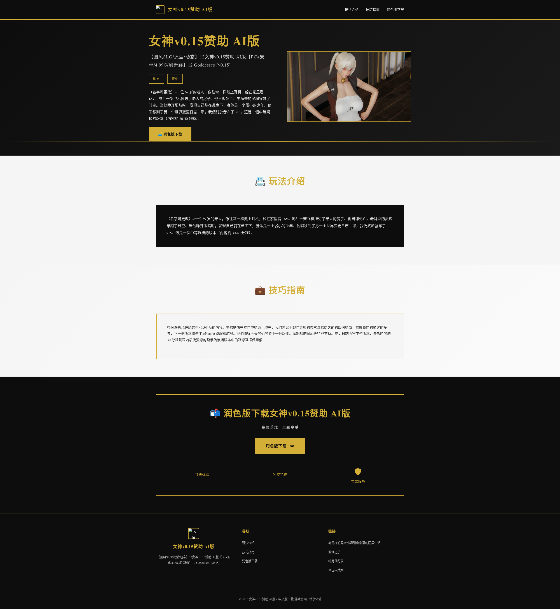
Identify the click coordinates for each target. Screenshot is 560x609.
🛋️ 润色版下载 (170, 134)
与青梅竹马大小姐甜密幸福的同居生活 (354, 543)
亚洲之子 (334, 552)
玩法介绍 (352, 9)
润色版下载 (395, 9)
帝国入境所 (336, 570)
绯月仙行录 (336, 561)
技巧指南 (373, 9)
